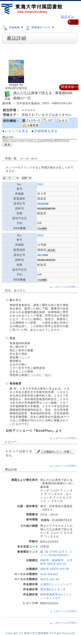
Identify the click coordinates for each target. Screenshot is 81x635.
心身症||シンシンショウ (56, 584)
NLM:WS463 (49, 574)
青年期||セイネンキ (53, 589)
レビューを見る (17, 131)
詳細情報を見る (46, 131)
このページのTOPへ (65, 287)
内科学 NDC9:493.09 (54, 568)
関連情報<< (69, 86)
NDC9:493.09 (49, 579)
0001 (40, 184)
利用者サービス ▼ (42, 27)
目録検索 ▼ (16, 27)
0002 (40, 235)
